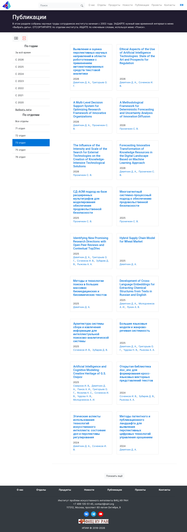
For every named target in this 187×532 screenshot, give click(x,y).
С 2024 (19, 73)
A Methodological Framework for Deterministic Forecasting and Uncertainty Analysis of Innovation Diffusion (137, 109)
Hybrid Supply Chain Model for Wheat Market (137, 239)
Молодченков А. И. (84, 399)
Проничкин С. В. (129, 128)
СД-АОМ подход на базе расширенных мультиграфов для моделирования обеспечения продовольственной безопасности (90, 202)
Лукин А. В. (133, 307)
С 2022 (19, 88)
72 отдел (20, 135)
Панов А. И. (84, 389)
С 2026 (19, 59)
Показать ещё (114, 475)
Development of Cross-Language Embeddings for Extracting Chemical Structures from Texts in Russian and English (137, 288)
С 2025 (19, 66)
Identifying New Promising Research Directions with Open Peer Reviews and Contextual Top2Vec (90, 243)
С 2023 (19, 81)
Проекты (156, 4)
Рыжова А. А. (84, 264)
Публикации (142, 4)
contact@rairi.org (104, 503)
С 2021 (19, 95)
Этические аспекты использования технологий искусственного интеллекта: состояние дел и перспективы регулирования (89, 427)
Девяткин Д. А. (81, 82)
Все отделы (21, 121)
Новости (128, 4)
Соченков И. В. (85, 260)
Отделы (101, 4)
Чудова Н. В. (130, 349)
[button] (23, 109)
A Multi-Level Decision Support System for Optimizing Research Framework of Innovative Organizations (89, 109)
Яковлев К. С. (84, 392)
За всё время (23, 52)
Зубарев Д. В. (100, 349)
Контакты (169, 4)
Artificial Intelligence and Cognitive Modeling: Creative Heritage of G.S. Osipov (89, 372)
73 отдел (20, 142)
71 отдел (20, 128)
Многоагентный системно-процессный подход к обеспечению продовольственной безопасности (135, 198)
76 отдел (20, 156)
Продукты (114, 4)
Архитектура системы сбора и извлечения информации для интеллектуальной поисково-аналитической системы (91, 332)
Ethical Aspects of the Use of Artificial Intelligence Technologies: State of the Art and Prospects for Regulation (137, 56)
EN (181, 4)
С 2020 (19, 102)
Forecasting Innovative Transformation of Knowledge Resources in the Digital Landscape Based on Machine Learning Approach (136, 154)
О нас (92, 4)
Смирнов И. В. (81, 385)
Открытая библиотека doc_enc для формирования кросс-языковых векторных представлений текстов (136, 373)
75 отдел (20, 149)
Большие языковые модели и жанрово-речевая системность (135, 327)
